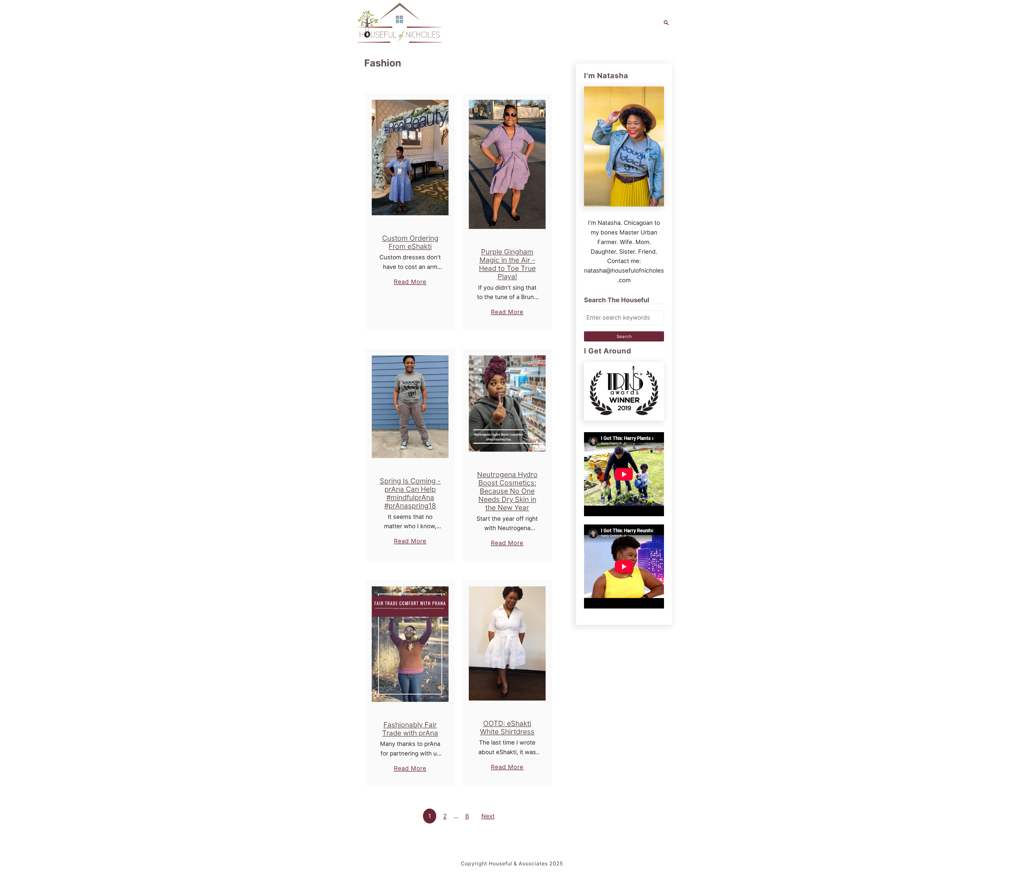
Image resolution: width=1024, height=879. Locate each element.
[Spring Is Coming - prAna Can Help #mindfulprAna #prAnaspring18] (410, 406)
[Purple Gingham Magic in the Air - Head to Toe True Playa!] (507, 164)
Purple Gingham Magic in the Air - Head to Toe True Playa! (507, 264)
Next (488, 816)
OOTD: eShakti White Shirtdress (507, 727)
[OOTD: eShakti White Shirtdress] (507, 643)
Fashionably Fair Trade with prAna (410, 729)
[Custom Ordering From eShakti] (410, 157)
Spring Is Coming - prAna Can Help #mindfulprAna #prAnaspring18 (410, 493)
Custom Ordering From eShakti (410, 242)
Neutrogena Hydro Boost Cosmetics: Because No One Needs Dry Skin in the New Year (507, 491)
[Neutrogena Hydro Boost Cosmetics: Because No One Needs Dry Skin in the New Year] (507, 403)
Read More (410, 282)
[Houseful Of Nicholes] (399, 23)
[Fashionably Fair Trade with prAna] (410, 644)
